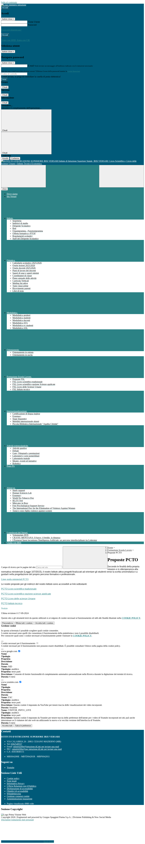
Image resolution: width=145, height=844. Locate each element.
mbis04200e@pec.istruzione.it (37, 749)
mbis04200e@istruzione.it (36, 746)
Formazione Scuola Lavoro (119, 550)
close (4, 189)
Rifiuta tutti (24, 623)
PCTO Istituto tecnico (11, 603)
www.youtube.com (10, 682)
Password (32, 25)
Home (110, 547)
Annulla (5, 158)
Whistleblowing (14, 794)
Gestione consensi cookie (18, 796)
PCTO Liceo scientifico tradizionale (19, 589)
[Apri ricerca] (121, 176)
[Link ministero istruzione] (13, 5)
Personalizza (7, 623)
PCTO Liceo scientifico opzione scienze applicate (26, 594)
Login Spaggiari (74, 71)
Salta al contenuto (9, 2)
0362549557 (16, 744)
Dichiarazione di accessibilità (20, 788)
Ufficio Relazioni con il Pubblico (21, 786)
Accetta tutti (44, 623)
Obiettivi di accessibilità (17, 791)
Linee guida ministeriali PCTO (15, 579)
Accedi (5, 8)
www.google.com (9, 651)
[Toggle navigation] (23, 176)
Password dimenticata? (11, 30)
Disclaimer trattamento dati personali (17, 820)
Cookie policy (13, 778)
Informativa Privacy (15, 783)
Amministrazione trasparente (19, 799)
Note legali (12, 781)
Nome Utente (34, 22)
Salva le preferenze (23, 726)
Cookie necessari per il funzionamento (18, 643)
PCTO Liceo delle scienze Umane (18, 598)
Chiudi (4, 87)
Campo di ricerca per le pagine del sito (18, 567)
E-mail (31, 66)
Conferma (15, 158)
